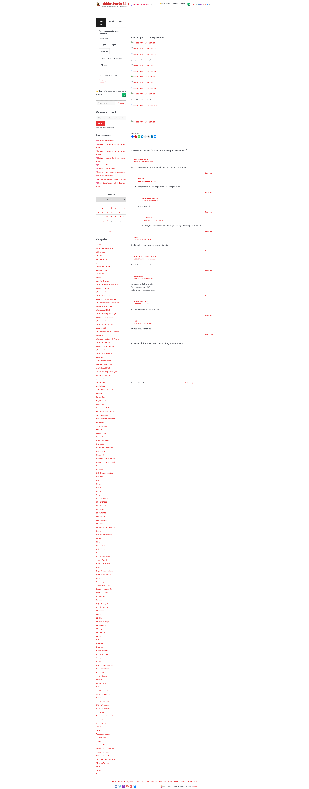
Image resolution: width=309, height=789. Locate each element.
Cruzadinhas (100, 437)
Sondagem (100, 712)
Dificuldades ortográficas (104, 473)
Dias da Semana (101, 466)
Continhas (99, 430)
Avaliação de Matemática (104, 375)
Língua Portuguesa (102, 604)
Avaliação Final (101, 382)
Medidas (99, 618)
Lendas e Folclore (102, 593)
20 (111, 217)
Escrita (98, 531)
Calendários (100, 404)
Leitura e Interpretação (104, 589)
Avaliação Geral (101, 386)
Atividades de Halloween (104, 354)
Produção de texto (102, 669)
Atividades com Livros (103, 343)
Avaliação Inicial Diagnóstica (105, 390)
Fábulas (98, 538)
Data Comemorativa (103, 440)
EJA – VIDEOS (101, 524)
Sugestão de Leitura (103, 723)
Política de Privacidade (188, 781)
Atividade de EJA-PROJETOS (106, 299)
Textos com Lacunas (103, 734)
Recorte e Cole (101, 683)
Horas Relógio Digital (103, 575)
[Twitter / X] (212, 4)
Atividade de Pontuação (104, 325)
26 (107, 221)
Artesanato (100, 274)
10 (98, 212)
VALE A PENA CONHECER (105, 749)
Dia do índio (100, 455)
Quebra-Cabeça (101, 676)
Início (114, 781)
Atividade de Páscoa (103, 321)
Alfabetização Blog (115, 3)
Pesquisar (121, 103)
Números (99, 647)
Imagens (99, 578)
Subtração (99, 720)
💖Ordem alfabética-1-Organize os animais (111, 179)
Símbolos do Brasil (102, 701)
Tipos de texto (101, 738)
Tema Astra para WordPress (199, 786)
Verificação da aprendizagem (106, 759)
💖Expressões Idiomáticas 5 (105, 165)
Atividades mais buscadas (156, 781)
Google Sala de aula (103, 564)
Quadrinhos (100, 672)
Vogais (98, 774)
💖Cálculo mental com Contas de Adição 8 (110, 172)
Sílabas (98, 698)
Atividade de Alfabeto (103, 288)
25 (103, 221)
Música (98, 636)
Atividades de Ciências (103, 350)
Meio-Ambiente (101, 625)
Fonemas (99, 553)
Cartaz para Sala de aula (104, 408)
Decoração (100, 444)
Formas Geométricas (103, 556)
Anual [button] (121, 21)
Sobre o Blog (173, 781)
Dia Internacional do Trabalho (106, 462)
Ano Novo (99, 263)
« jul (110, 231)
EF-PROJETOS (101, 513)
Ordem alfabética (102, 651)
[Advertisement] (172, 24)
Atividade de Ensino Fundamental (107, 303)
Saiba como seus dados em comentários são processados (181, 383)
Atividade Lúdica (102, 328)
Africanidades (100, 252)
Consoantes (100, 422)
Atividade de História (103, 310)
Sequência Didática (102, 691)
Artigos (98, 277)
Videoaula (99, 767)
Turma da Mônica (102, 745)
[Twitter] (119, 786)
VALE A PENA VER (102, 756)
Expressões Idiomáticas (104, 535)
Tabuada (99, 730)
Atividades (99, 335)
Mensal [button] (111, 21)
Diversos (99, 484)
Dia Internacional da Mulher (105, 459)
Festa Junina (100, 546)
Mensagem (100, 629)
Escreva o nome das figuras (105, 527)
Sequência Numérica (103, 694)
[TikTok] (210, 4)
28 (115, 221)
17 (98, 217)
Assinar (100, 123)
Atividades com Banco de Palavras (107, 339)
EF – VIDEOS (100, 509)
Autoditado (100, 357)
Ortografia (100, 658)
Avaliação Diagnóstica (103, 379)
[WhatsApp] (196, 4)
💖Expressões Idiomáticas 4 (105, 176)
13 (111, 212)
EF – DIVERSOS (101, 502)
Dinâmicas (99, 477)
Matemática (100, 611)
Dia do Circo (100, 451)
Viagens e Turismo (102, 763)
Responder (209, 173)
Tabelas (98, 727)
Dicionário (99, 469)
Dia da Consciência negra (104, 448)
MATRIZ (99, 614)
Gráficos (99, 567)
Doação (99, 495)
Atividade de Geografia (104, 306)
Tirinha (98, 741)
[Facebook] (199, 4)
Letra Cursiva (100, 596)
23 (124, 217)
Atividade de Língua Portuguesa (107, 314)
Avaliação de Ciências (103, 361)
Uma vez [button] (101, 22)
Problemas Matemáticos (104, 665)
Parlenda (99, 662)
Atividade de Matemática (104, 317)
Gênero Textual (101, 560)
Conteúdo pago (101, 426)
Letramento (100, 600)
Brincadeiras (100, 397)
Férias (98, 542)
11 (102, 212)
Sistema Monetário (102, 705)
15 (120, 212)
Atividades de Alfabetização (105, 346)
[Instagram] (201, 4)
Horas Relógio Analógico (104, 571)
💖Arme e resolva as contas (105, 169)
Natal (98, 640)
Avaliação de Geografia (104, 364)
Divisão (98, 488)
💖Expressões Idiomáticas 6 (105, 141)
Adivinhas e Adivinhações (104, 248)
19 (107, 217)
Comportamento (102, 415)
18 (102, 217)
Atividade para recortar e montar (107, 332)
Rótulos (98, 687)
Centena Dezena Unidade (105, 411)
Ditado (98, 480)
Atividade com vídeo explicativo (107, 285)
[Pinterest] (203, 4)
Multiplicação (100, 633)
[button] (142, 4)
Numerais (99, 643)
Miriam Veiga (142, 179)
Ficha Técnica (100, 549)
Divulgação (100, 491)
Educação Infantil (102, 498)
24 (98, 221)
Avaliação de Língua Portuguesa (107, 372)
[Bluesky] (207, 4)
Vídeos (98, 770)
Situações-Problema (103, 709)
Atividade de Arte (102, 292)
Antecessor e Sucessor (103, 267)
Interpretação (101, 582)
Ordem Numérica (102, 654)
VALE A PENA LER (102, 752)
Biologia (99, 393)
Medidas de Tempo (102, 622)
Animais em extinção (103, 259)
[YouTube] (205, 4)
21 (115, 217)
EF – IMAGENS (101, 506)
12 (107, 212)
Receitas (99, 680)
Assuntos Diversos (102, 281)
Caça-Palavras (101, 401)
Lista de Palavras (102, 607)
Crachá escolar (101, 433)
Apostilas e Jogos (102, 270)
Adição (98, 245)
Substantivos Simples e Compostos (108, 716)
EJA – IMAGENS (101, 520)
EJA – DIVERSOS (102, 517)
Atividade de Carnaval (103, 296)
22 (120, 217)
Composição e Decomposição (106, 419)
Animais (99, 256)
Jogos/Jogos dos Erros (104, 585)
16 (124, 212)
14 (115, 212)
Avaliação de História (103, 368)
